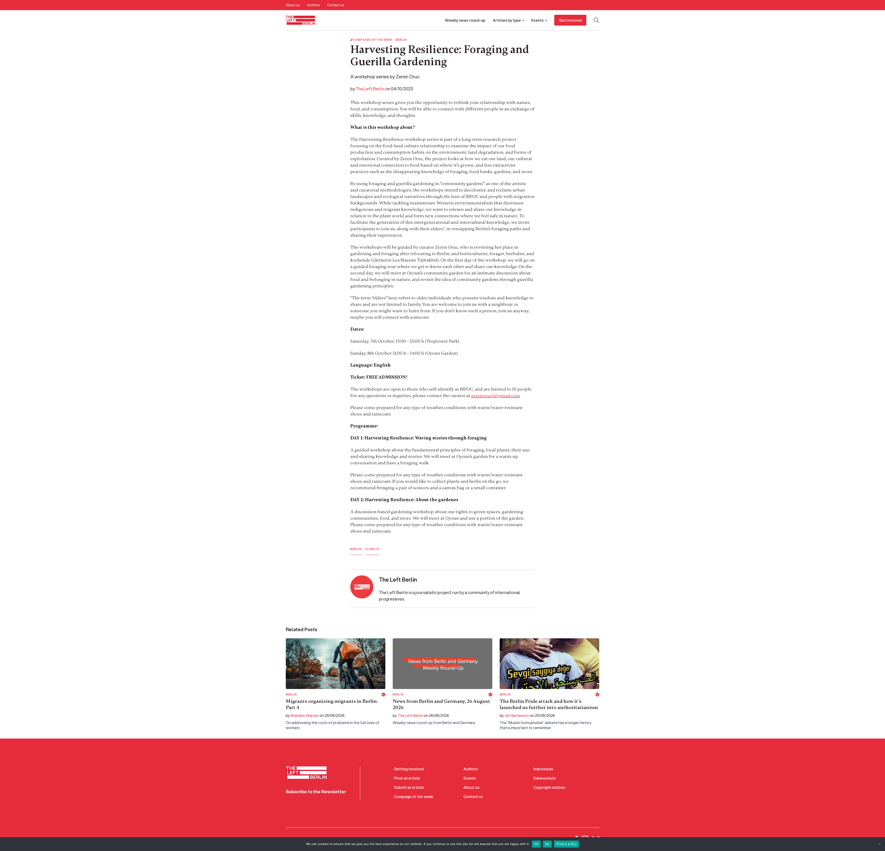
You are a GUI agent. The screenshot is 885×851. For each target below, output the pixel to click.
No (547, 844)
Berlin (401, 40)
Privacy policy (566, 844)
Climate (372, 549)
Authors (313, 5)
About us (293, 5)
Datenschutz (544, 778)
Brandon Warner (305, 715)
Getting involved (409, 768)
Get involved (570, 20)
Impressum (543, 768)
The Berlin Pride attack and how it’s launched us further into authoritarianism (549, 704)
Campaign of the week (413, 796)
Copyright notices (549, 787)
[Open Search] (596, 20)
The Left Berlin (370, 89)
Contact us (335, 5)
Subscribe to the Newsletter (316, 792)
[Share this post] (383, 694)
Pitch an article (407, 778)
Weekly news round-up (465, 20)
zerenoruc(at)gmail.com (495, 395)
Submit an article (409, 787)
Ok (536, 844)
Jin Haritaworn (516, 715)
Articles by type (507, 20)
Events (537, 20)
